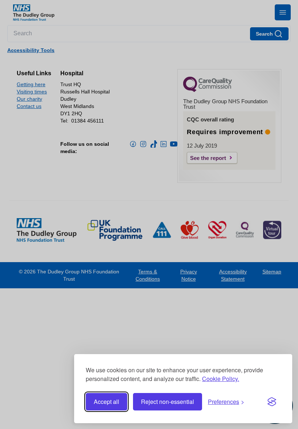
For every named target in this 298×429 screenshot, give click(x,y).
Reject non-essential (167, 401)
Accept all (106, 401)
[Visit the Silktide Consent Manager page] (272, 401)
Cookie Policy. (220, 378)
